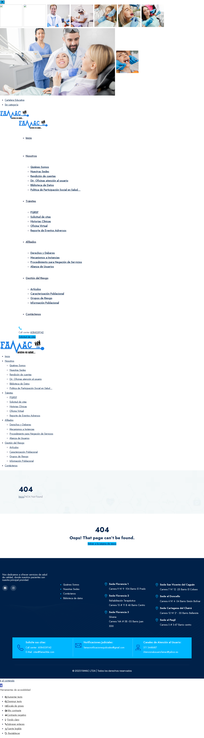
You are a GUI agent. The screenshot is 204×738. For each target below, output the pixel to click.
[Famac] (14, 114)
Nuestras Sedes (39, 171)
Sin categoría (11, 104)
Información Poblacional (44, 303)
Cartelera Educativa (14, 100)
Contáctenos (33, 314)
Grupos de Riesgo (41, 298)
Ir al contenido (7, 680)
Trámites (31, 201)
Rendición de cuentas (43, 176)
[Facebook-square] (5, 588)
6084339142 (37, 332)
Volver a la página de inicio (102, 543)
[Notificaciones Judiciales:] (78, 645)
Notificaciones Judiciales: (98, 642)
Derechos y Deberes (42, 253)
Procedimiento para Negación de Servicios (56, 262)
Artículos (35, 289)
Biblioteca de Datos (42, 185)
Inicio (29, 138)
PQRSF (34, 212)
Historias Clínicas (40, 221)
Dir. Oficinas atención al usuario (49, 181)
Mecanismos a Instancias (45, 258)
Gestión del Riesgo (37, 278)
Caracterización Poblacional (47, 294)
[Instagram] (13, 588)
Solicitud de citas (40, 217)
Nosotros (31, 156)
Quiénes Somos (39, 167)
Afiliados (31, 242)
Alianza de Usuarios (42, 267)
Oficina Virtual (38, 226)
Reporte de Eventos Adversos (48, 230)
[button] (1, 685)
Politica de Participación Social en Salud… (55, 190)
